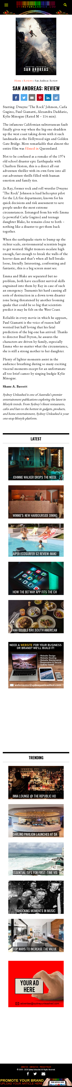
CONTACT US (34, 1066)
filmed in (32, 148)
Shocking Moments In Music (36, 910)
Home (17, 80)
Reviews (28, 80)
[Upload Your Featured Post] (36, 1084)
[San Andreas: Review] (16, 97)
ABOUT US (24, 1066)
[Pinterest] (40, 97)
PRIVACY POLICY (45, 1066)
